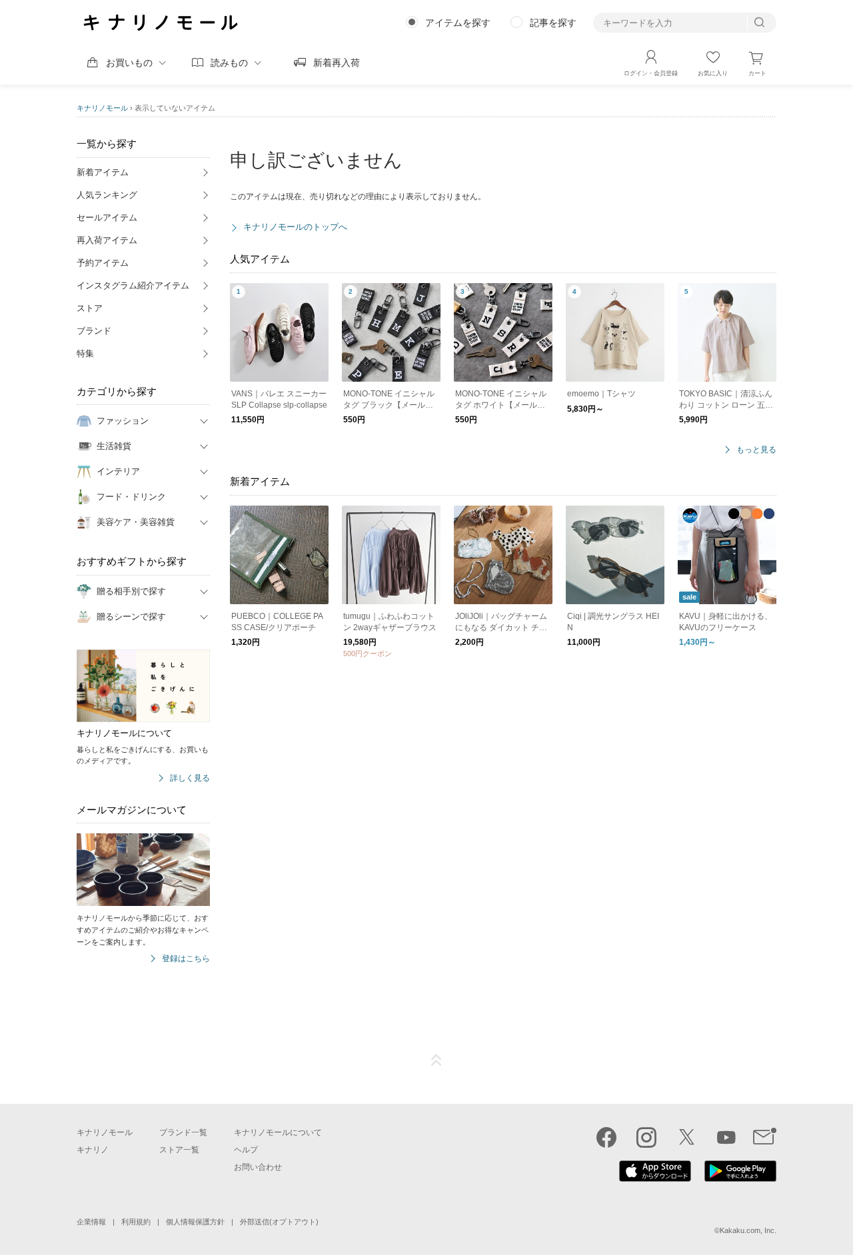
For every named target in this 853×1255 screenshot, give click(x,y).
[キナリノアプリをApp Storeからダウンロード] (655, 1178)
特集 (85, 353)
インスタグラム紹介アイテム (133, 285)
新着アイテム (103, 172)
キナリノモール (102, 108)
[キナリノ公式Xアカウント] (686, 1137)
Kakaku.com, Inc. (748, 1230)
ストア (90, 308)
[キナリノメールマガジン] (764, 1137)
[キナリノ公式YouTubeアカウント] (726, 1137)
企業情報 (91, 1222)
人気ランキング (107, 195)
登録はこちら (186, 959)
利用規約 (136, 1222)
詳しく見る (190, 778)
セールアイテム (107, 217)
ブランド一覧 (183, 1132)
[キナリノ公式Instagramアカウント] (646, 1137)
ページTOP (436, 1060)
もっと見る (756, 450)
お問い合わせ (258, 1167)
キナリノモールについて (278, 1132)
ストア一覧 (179, 1149)
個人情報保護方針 (195, 1222)
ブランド (94, 331)
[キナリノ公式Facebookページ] (606, 1137)
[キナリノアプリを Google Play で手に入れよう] (740, 1178)
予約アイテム (103, 263)
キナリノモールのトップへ (295, 227)
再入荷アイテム (107, 240)
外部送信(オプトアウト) (279, 1222)
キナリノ (93, 1149)
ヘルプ (246, 1149)
